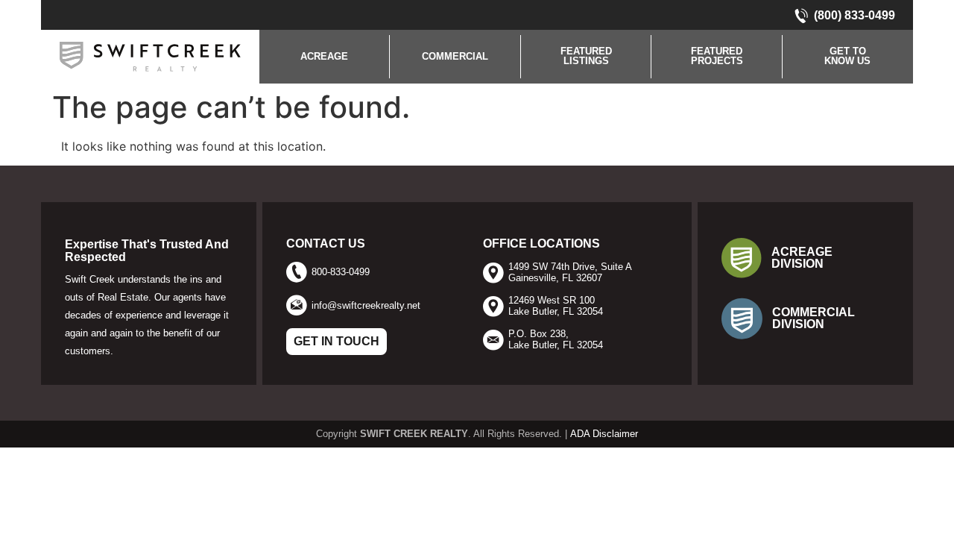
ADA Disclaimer (604, 433)
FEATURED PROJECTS (717, 55)
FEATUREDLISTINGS (586, 55)
